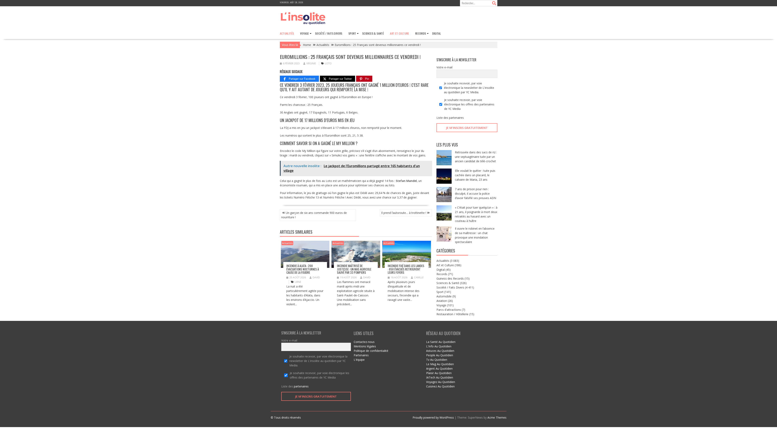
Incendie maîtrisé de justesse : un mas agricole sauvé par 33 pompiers (354, 269)
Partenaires (361, 355)
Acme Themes (496, 417)
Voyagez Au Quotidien (440, 382)
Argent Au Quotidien (439, 368)
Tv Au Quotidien (436, 360)
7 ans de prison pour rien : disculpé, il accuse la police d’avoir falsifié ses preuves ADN (475, 193)
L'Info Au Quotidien (438, 346)
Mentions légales (365, 346)
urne (298, 282)
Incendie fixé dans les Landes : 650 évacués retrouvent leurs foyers (406, 269)
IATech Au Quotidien (439, 377)
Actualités (287, 33)
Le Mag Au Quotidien (440, 364)
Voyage (304, 33)
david (316, 277)
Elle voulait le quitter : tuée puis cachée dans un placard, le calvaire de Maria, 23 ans (475, 175)
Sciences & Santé (373, 33)
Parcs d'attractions (448, 310)
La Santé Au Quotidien (440, 342)
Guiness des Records (450, 278)
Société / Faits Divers (328, 33)
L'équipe (359, 360)
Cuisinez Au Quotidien (440, 386)
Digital (436, 33)
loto (328, 63)
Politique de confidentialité (371, 351)
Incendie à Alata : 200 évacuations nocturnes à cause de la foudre (302, 269)
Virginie (311, 63)
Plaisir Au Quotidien (439, 373)
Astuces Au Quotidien (440, 351)
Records (420, 33)
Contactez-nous (364, 342)
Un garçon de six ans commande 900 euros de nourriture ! (314, 215)
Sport (352, 33)
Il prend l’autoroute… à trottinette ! (403, 213)
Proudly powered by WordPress (433, 417)
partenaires (456, 118)
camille (419, 277)
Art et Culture (399, 33)
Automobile (444, 296)
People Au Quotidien (439, 355)
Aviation (441, 301)
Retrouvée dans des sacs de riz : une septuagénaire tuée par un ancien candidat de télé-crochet (476, 156)
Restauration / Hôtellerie (452, 314)
